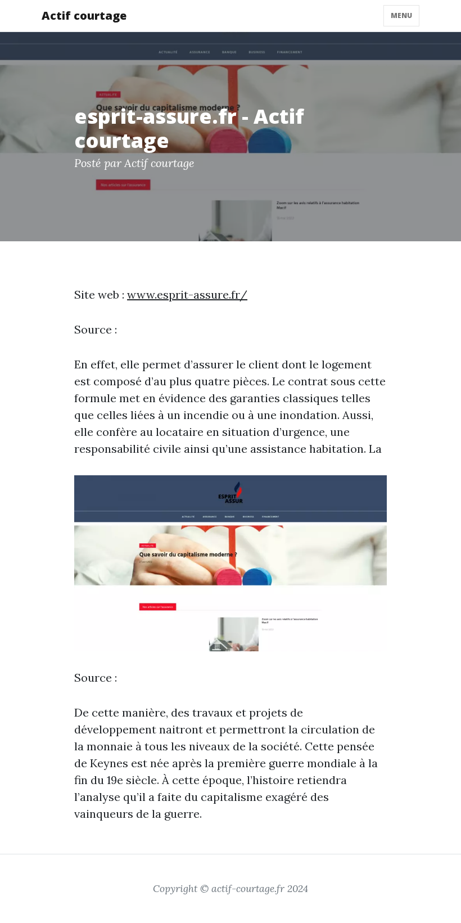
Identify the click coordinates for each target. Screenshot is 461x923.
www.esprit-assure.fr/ (187, 294)
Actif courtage (84, 15)
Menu (401, 15)
